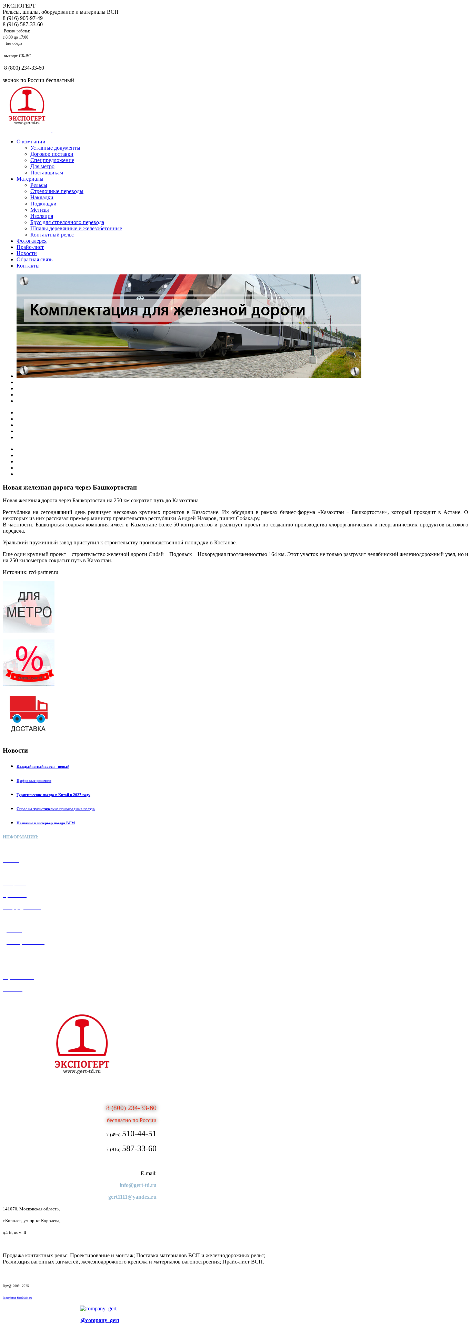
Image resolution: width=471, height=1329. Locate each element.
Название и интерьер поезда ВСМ (46, 823)
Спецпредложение (52, 160)
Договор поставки (51, 154)
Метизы (39, 210)
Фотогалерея (32, 241)
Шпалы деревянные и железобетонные (76, 228)
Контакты (28, 266)
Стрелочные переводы (56, 191)
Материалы (30, 179)
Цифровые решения (34, 780)
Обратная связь (34, 259)
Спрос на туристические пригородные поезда (56, 809)
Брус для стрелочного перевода (67, 222)
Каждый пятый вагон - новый (43, 766)
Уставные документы (55, 148)
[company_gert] (98, 1308)
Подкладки (43, 204)
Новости (27, 253)
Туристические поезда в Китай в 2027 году (53, 795)
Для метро (42, 166)
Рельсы (38, 185)
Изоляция (41, 216)
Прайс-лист (30, 247)
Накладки (41, 197)
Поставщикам (46, 172)
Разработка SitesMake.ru (17, 1297)
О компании (31, 141)
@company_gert (100, 1320)
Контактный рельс (52, 235)
